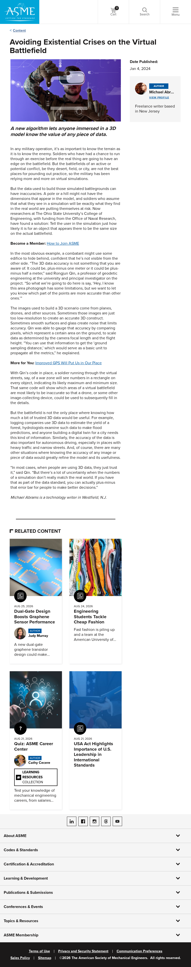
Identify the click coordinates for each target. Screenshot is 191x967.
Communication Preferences (139, 951)
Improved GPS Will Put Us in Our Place (68, 363)
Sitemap (44, 958)
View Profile (159, 97)
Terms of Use (39, 951)
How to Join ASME (63, 243)
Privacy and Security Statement (83, 951)
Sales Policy (20, 958)
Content (19, 30)
